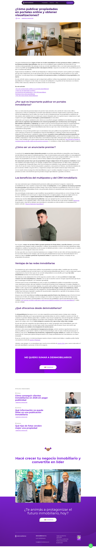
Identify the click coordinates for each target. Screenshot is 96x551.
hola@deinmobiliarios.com (42, 542)
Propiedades (45, 2)
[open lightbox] (48, 486)
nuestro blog (61, 343)
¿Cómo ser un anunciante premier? (25, 90)
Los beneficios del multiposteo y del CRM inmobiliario (30, 92)
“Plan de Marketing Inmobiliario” (34, 204)
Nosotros (52, 2)
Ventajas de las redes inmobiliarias (25, 94)
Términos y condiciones (62, 539)
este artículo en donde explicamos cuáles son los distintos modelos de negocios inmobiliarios (47, 300)
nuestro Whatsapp (35, 340)
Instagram (76, 200)
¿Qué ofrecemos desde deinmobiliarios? (26, 95)
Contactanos (70, 2)
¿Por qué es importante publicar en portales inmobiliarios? (32, 89)
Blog (57, 2)
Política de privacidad (61, 541)
